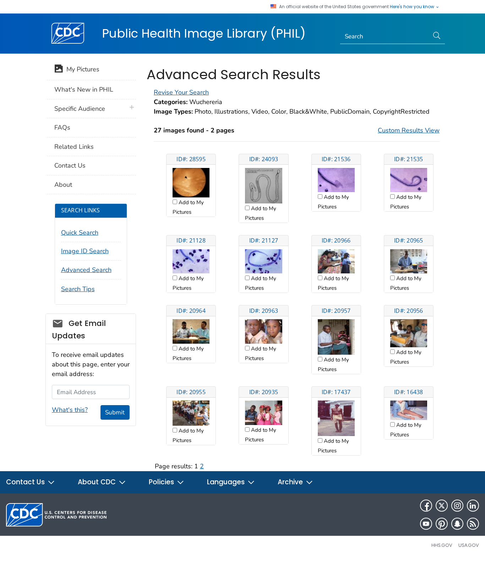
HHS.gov (441, 545)
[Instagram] (457, 506)
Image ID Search (85, 251)
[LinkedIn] (473, 506)
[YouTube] (426, 524)
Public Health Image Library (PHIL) (204, 33)
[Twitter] (442, 506)
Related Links (74, 146)
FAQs (62, 127)
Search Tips (78, 289)
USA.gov (468, 545)
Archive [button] (291, 482)
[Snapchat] (457, 524)
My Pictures (81, 69)
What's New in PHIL (83, 89)
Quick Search (79, 232)
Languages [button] (226, 482)
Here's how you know (412, 6)
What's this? (70, 409)
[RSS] (473, 524)
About (63, 184)
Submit (115, 412)
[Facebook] (426, 506)
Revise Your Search (181, 92)
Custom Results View (409, 130)
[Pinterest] (442, 524)
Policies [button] (162, 482)
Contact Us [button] (26, 482)
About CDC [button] (98, 482)
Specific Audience (79, 108)
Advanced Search (86, 270)
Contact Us (70, 165)
